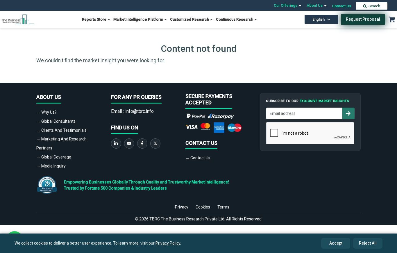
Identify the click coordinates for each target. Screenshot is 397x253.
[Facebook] (142, 143)
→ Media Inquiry (51, 166)
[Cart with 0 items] (392, 19)
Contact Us (341, 6)
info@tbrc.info (139, 111)
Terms (223, 207)
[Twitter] (155, 143)
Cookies (203, 207)
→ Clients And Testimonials (61, 130)
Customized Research (190, 19)
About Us (315, 5)
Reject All (368, 243)
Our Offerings (286, 5)
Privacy (181, 207)
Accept (335, 243)
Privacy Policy (167, 243)
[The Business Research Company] (18, 19)
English (318, 19)
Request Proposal (363, 19)
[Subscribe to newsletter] (348, 113)
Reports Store (94, 19)
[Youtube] (129, 143)
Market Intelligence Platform (138, 19)
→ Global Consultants (56, 121)
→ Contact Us (197, 158)
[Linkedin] (116, 143)
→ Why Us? (46, 112)
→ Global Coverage (53, 157)
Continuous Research (235, 19)
